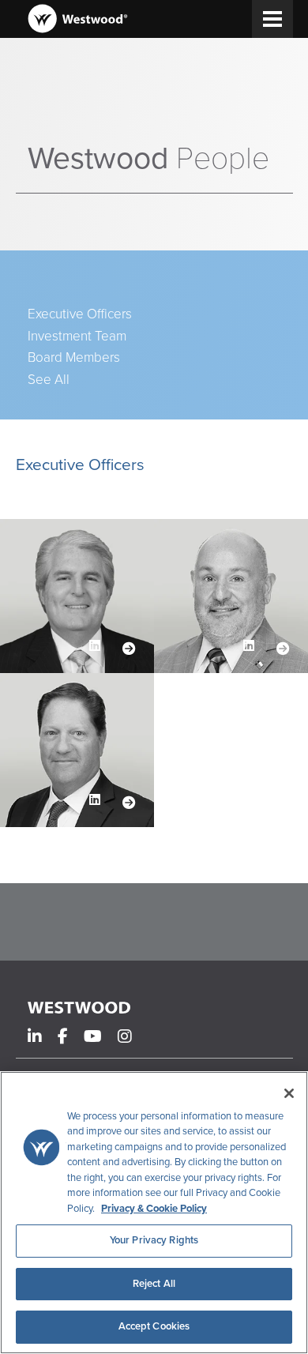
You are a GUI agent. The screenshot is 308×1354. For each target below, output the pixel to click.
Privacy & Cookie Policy (154, 1208)
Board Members (74, 358)
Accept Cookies (154, 1326)
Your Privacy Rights (154, 1240)
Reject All (154, 1283)
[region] (154, 1212)
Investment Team (77, 336)
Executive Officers (80, 314)
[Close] (289, 1093)
